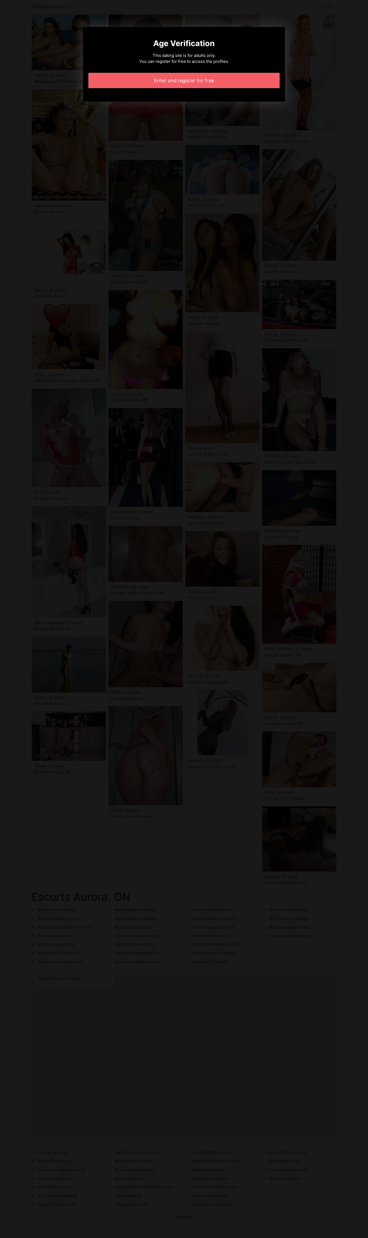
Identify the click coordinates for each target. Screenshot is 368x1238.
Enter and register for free (184, 80)
